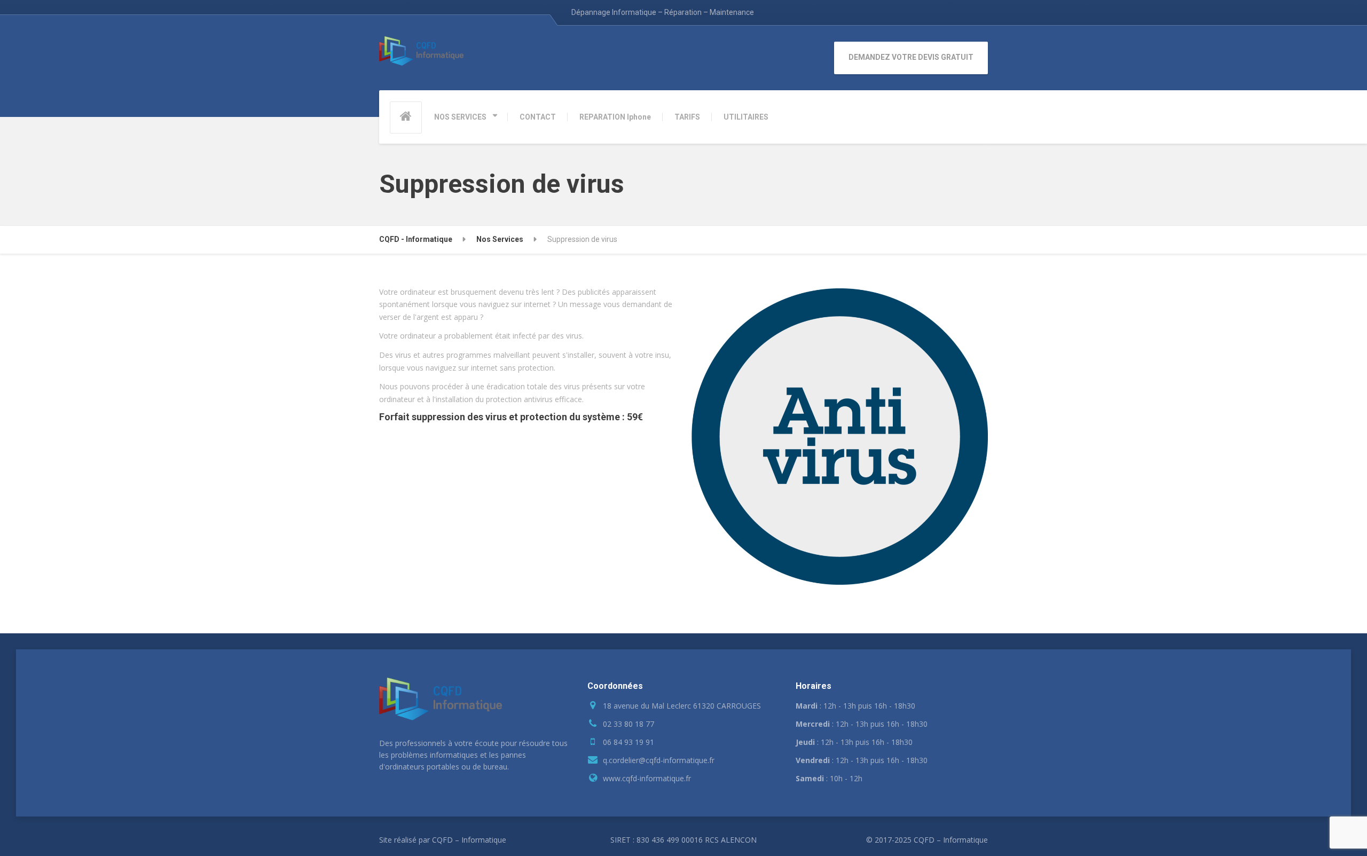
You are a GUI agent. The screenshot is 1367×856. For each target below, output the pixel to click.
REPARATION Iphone (615, 117)
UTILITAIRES (746, 117)
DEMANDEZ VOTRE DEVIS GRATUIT (911, 57)
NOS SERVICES (460, 117)
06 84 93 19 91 (628, 742)
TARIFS (687, 117)
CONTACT (538, 117)
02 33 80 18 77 (628, 724)
